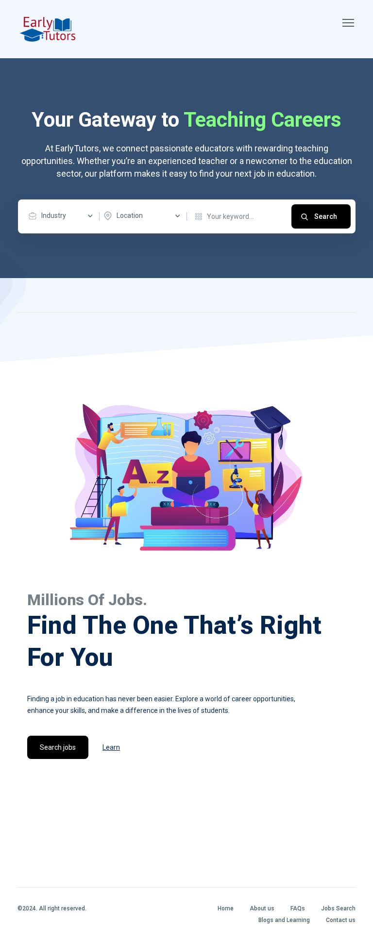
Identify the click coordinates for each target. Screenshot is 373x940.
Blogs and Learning (284, 920)
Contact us (341, 920)
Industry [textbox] (53, 215)
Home (226, 908)
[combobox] (63, 216)
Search (325, 216)
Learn (111, 747)
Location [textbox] (130, 215)
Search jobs (58, 747)
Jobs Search (338, 908)
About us (262, 908)
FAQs (297, 908)
